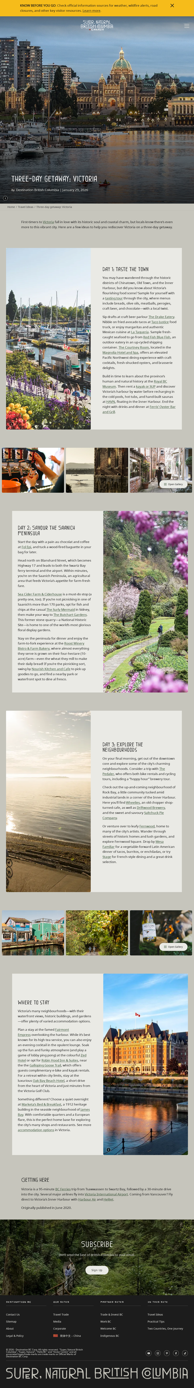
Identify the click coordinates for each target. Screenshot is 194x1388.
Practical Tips (156, 1321)
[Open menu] (186, 26)
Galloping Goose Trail (45, 1065)
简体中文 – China (70, 1336)
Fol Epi (26, 547)
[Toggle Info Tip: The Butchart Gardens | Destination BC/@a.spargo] (108, 687)
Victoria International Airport (106, 1194)
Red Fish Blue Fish (156, 337)
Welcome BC (108, 1328)
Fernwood (147, 826)
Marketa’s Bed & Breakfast (41, 1104)
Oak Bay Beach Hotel (48, 1080)
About (10, 1328)
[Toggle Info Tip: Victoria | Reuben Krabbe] (5, 198)
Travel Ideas (25, 207)
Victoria (48, 222)
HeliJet (108, 1199)
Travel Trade (61, 1314)
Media (57, 1321)
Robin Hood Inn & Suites (59, 1060)
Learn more (91, 10)
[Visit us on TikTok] (185, 1353)
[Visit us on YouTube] (149, 1353)
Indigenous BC (109, 1336)
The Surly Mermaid (60, 609)
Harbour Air (87, 1199)
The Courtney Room (134, 347)
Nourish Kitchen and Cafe (51, 669)
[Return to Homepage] (97, 25)
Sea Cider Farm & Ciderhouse (40, 594)
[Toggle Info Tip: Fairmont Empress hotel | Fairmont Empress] (108, 1149)
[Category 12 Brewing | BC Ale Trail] (33, 470)
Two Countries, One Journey (165, 1328)
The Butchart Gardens (70, 614)
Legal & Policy (14, 1336)
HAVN (110, 401)
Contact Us (13, 1314)
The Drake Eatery (161, 317)
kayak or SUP (146, 386)
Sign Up (97, 1270)
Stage (106, 857)
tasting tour (114, 298)
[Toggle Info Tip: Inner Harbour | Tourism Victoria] (11, 424)
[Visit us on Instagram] (158, 1353)
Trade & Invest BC (111, 1314)
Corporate (59, 1328)
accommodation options (36, 1130)
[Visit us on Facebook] (176, 1353)
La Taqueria (140, 332)
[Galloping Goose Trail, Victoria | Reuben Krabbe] (97, 932)
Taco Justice (160, 322)
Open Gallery (175, 484)
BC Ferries (63, 1189)
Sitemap (11, 1321)
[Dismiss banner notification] (172, 5)
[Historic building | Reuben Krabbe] (97, 470)
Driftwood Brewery (151, 807)
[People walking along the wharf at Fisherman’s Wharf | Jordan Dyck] (33, 932)
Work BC (105, 1321)
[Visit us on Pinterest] (167, 1353)
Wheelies (133, 802)
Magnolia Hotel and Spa (120, 352)
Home (11, 207)
